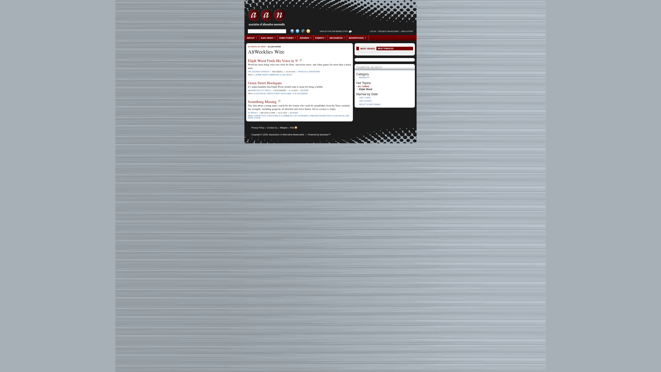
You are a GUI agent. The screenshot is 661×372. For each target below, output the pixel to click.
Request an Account (388, 31)
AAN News (268, 38)
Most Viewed (367, 48)
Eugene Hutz (260, 115)
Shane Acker (262, 74)
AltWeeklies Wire (257, 46)
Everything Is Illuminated (279, 115)
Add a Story (407, 31)
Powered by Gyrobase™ (319, 134)
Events (320, 38)
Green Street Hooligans (265, 82)
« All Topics (362, 86)
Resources (337, 38)
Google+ (303, 31)
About (251, 38)
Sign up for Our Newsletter (334, 31)
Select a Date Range (369, 104)
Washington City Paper (259, 90)
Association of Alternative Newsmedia (286, 134)
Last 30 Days (365, 101)
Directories (288, 38)
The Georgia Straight (258, 71)
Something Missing (262, 101)
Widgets (283, 127)
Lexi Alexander (300, 93)
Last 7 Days (365, 97)
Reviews (304, 90)
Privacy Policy (257, 127)
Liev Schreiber (300, 115)
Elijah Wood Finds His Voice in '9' (273, 60)
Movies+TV (364, 77)
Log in (373, 31)
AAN (267, 18)
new (300, 60)
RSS (292, 127)
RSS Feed (308, 31)
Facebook (292, 31)
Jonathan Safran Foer (320, 115)
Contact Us (272, 127)
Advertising (358, 38)
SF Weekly (253, 112)
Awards (305, 38)
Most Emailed (386, 48)
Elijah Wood (274, 46)
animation (274, 74)
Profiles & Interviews (309, 71)
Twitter (298, 31)
